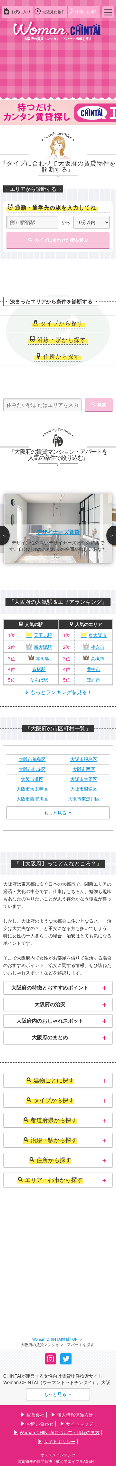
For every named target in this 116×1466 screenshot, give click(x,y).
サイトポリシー (59, 1441)
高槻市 (97, 658)
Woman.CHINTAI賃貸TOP (55, 1339)
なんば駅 (39, 680)
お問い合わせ (39, 1423)
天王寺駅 (43, 635)
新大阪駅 (43, 647)
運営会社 (35, 1414)
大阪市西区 (83, 769)
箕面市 (93, 680)
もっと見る (57, 1394)
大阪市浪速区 (83, 788)
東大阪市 (98, 635)
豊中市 (93, 669)
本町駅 (43, 658)
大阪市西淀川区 (32, 798)
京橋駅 (39, 669)
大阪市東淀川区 (84, 798)
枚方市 (97, 647)
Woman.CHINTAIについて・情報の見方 (60, 1432)
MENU (108, 12)
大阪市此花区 (32, 769)
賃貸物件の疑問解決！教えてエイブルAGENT (56, 1461)
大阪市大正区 (83, 779)
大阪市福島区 (83, 759)
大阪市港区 (32, 779)
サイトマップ (79, 1423)
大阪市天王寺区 (32, 788)
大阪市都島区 (32, 759)
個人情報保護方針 (75, 1414)
